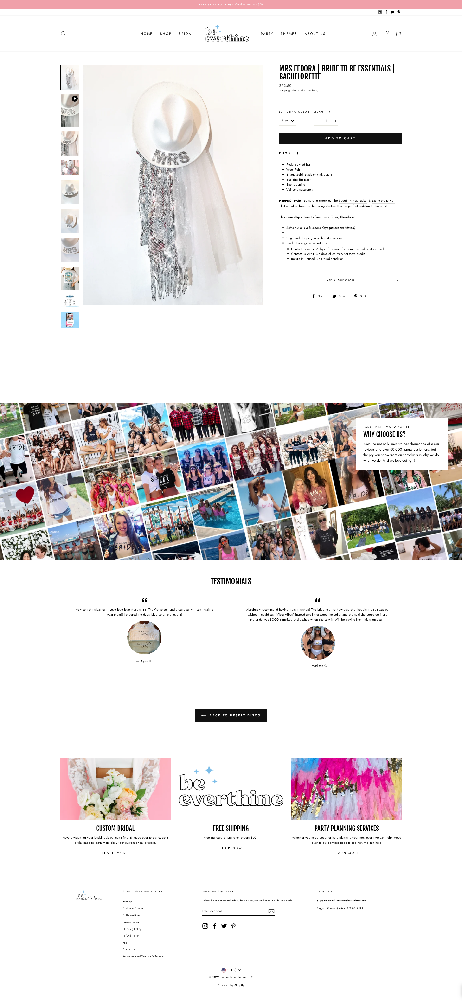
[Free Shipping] (231, 789)
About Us (315, 33)
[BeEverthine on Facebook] (215, 926)
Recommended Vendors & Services (144, 956)
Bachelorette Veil (383, 200)
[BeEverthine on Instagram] (205, 926)
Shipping (284, 90)
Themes (289, 33)
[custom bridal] (115, 789)
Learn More (115, 853)
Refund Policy (131, 936)
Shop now (231, 848)
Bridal (186, 33)
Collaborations (131, 915)
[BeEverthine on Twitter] (224, 926)
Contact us (129, 949)
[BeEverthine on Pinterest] (233, 926)
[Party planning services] (346, 789)
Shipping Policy (132, 929)
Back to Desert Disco (234, 715)
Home (147, 33)
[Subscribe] (271, 911)
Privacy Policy (131, 922)
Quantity (322, 112)
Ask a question (341, 280)
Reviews (127, 901)
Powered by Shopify (231, 985)
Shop (166, 33)
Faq (125, 943)
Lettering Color (294, 112)
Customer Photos (133, 908)
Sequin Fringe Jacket (353, 200)
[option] (231, 4)
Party (267, 33)
